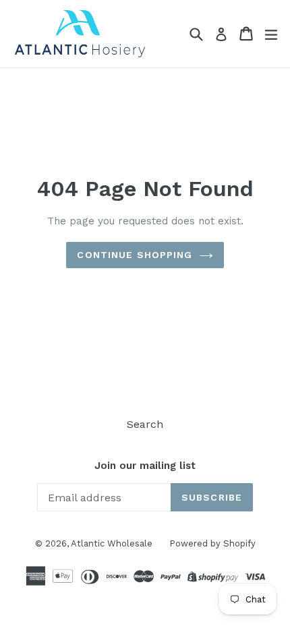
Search (145, 424)
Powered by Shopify (212, 543)
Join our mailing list (145, 466)
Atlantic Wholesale (111, 543)
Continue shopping (134, 254)
